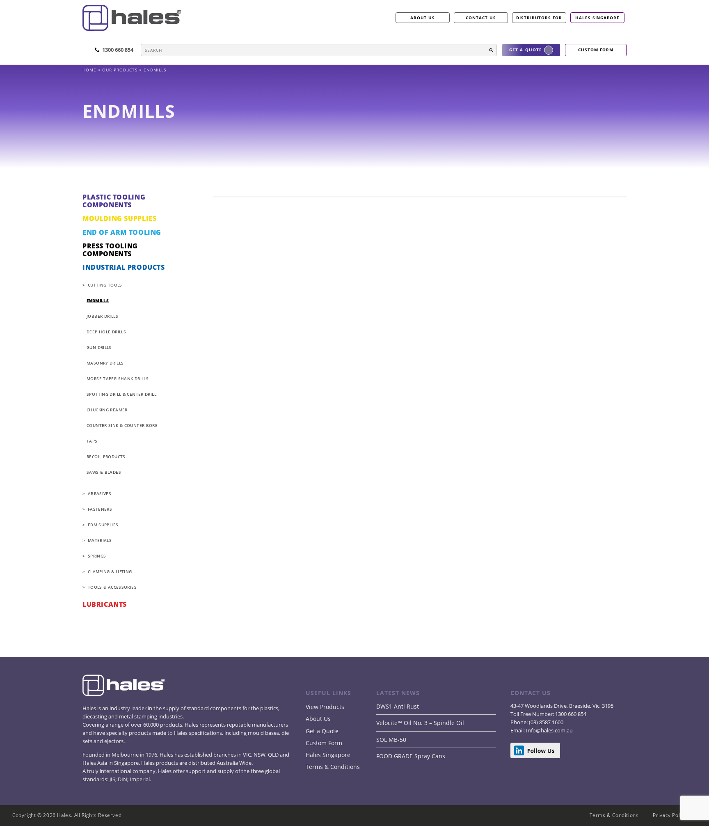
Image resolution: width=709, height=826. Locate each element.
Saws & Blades (104, 472)
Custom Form (324, 743)
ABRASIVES (99, 493)
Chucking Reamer (107, 410)
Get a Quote (322, 731)
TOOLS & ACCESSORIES (112, 587)
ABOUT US (422, 18)
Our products (119, 70)
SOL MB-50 (391, 739)
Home (90, 70)
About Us (318, 719)
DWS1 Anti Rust (397, 706)
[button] (491, 50)
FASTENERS (100, 509)
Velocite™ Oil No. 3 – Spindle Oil (420, 723)
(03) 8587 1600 (545, 722)
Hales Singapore (597, 18)
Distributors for (539, 18)
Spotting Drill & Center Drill (121, 394)
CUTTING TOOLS (105, 285)
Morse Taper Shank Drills (118, 378)
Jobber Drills (102, 316)
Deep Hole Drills (106, 332)
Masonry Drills (105, 363)
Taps (92, 441)
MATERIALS (100, 540)
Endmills (98, 300)
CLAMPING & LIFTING (110, 571)
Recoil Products (106, 456)
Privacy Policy (670, 815)
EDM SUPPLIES (103, 525)
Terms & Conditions (333, 767)
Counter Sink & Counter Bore (122, 425)
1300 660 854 (570, 714)
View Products (325, 707)
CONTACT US (481, 18)
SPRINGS (97, 556)
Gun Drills (99, 347)
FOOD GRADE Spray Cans (410, 756)
